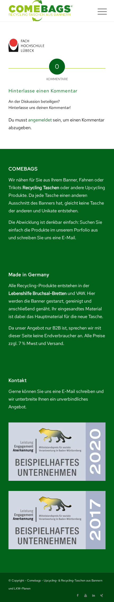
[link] (47, 10)
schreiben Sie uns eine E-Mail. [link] (46, 238)
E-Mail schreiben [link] (78, 391)
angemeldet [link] (40, 120)
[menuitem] (98, 11)
